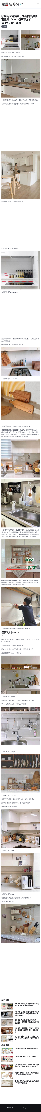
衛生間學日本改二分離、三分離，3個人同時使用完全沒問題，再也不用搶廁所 (27, 1038)
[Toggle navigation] (38, 4)
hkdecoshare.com (16, 1108)
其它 (5, 26)
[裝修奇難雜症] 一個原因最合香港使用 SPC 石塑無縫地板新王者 (27, 1074)
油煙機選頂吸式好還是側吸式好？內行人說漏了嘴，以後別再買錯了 (27, 1005)
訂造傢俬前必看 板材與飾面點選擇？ (26, 1048)
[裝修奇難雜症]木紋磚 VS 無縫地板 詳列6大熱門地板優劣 (27, 1082)
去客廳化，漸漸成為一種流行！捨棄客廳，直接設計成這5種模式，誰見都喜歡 (27, 1030)
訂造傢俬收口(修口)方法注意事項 (25, 1057)
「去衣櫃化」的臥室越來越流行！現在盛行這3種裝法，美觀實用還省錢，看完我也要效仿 (27, 1014)
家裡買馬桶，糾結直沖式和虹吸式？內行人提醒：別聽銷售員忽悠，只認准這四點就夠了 (27, 1022)
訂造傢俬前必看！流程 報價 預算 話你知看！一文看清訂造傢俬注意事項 (27, 1066)
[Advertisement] (20, 127)
